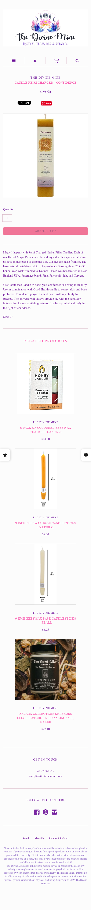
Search (26, 838)
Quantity (8, 209)
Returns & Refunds (59, 838)
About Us (39, 838)
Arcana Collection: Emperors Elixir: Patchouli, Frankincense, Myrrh (45, 718)
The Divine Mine (45, 422)
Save (48, 103)
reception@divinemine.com (45, 776)
